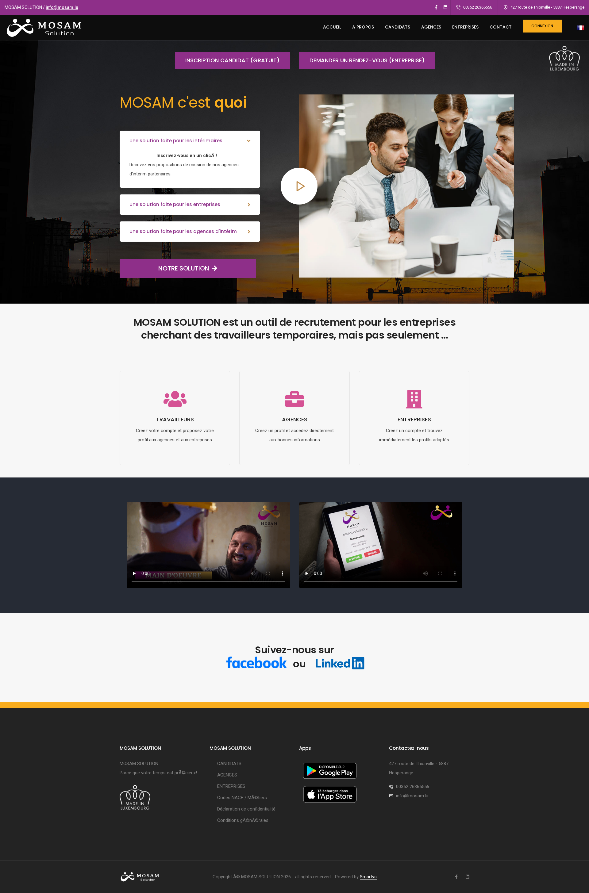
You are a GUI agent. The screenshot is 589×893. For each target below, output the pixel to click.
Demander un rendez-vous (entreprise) (367, 60)
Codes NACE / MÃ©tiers (242, 797)
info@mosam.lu (62, 7)
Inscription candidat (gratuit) (232, 60)
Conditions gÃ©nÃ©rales (242, 820)
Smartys (368, 877)
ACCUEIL (332, 27)
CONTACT (501, 27)
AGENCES (431, 27)
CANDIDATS (397, 27)
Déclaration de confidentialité (246, 809)
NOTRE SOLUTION (183, 268)
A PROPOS (363, 27)
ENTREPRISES (465, 27)
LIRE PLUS (175, 460)
